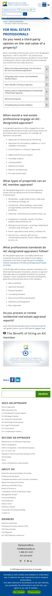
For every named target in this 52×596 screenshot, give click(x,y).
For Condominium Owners (12, 431)
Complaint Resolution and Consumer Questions (20, 479)
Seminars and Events (9, 523)
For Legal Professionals (10, 425)
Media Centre (7, 504)
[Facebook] (25, 561)
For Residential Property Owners (14, 413)
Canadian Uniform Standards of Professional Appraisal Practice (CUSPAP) (24, 262)
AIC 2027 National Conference (13, 535)
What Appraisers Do (9, 410)
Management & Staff (9, 495)
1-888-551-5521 (26, 552)
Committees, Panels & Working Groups (16, 492)
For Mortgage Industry (10, 416)
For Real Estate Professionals (16, 24)
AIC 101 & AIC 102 (8, 451)
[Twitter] (28, 561)
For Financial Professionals (12, 419)
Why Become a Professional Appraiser (16, 442)
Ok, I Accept (19, 592)
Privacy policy (34, 592)
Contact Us (6, 513)
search (43, 394)
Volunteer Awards (8, 507)
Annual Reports (7, 501)
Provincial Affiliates (9, 10)
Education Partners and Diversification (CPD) (18, 454)
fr (40, 5)
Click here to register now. (35, 328)
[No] (48, 583)
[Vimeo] (20, 561)
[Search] (25, 14)
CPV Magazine (7, 532)
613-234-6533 (26, 555)
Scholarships (6, 457)
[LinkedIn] (31, 561)
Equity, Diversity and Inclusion (13, 482)
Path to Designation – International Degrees (18, 448)
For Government (8, 428)
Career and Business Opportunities (15, 463)
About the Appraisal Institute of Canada (16, 473)
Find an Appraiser (8, 407)
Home (5, 22)
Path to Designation (9, 445)
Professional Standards (10, 476)
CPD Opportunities (9, 529)
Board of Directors (9, 488)
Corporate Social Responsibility (13, 510)
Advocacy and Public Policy (12, 485)
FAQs (4, 460)
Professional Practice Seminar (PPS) (15, 526)
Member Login (25, 10)
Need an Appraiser (16, 22)
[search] (12, 14)
